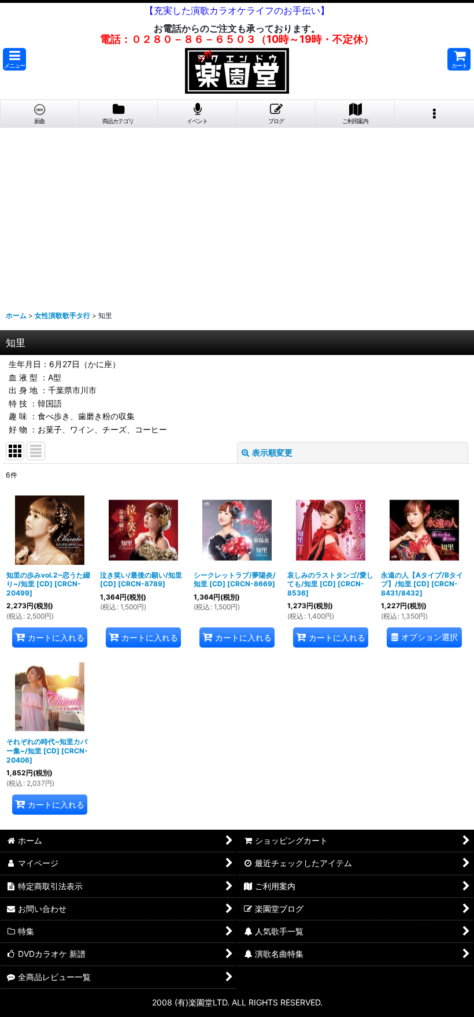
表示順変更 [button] (272, 452)
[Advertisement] (237, 214)
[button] (14, 59)
